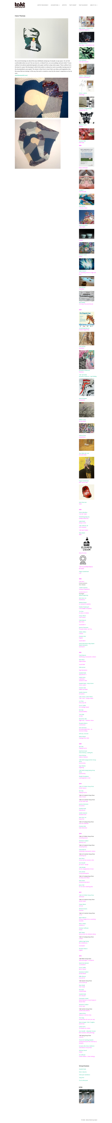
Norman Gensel (83, 1050)
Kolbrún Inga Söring (84, 941)
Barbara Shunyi (82, 124)
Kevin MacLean (83, 502)
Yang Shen (81, 1077)
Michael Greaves (83, 908)
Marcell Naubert (83, 398)
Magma (81, 638)
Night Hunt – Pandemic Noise (86, 720)
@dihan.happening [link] (83, 595)
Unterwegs (81, 94)
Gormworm (82, 646)
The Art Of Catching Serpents (86, 1040)
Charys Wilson (82, 615)
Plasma (81, 126)
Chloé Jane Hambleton (84, 1074)
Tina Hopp (81, 714)
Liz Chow (81, 701)
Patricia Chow (82, 435)
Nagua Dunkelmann (84, 481)
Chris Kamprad (82, 60)
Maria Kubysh (82, 736)
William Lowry (82, 419)
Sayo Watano (82, 766)
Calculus (81, 633)
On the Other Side (83, 801)
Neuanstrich (82, 400)
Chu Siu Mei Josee (83, 1080)
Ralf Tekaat (82, 932)
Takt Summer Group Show (85, 1009)
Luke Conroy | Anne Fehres (86, 696)
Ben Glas (81, 710)
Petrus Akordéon (83, 512)
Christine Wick (82, 636)
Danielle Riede (82, 673)
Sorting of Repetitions (84, 589)
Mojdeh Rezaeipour (84, 776)
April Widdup (82, 302)
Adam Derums (82, 271)
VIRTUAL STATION (83, 733)
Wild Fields (81, 142)
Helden (80, 1052)
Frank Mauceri (82, 620)
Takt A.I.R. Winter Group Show (86, 786)
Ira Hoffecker (82, 1055)
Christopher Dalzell (83, 998)
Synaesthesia (82, 437)
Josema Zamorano (83, 627)
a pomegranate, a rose (84, 778)
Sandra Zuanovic (83, 587)
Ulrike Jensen (82, 667)
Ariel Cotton (82, 880)
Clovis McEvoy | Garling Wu (86, 752)
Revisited (81, 814)
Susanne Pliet (82, 141)
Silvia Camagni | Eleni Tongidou (87, 1022)
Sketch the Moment (84, 963)
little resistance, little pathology (86, 1032)
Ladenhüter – (82, 679)
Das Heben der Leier (84, 453)
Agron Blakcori (82, 917)
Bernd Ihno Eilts (83, 719)
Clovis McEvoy (82, 755)
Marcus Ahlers (82, 923)
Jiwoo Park (81, 885)
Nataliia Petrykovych (84, 607)
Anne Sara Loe (82, 598)
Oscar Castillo (82, 705)
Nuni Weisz (81, 659)
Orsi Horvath (82, 863)
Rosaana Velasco (83, 723)
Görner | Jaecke (83, 93)
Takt (80, 530)
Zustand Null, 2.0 (83, 110)
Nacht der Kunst (83, 751)
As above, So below (84, 613)
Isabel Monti (82, 521)
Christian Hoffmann (84, 928)
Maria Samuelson (83, 225)
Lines (84, 814)
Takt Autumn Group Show (85, 981)
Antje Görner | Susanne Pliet (86, 28)
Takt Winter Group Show (85, 958)
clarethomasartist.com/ (21, 75)
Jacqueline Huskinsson (84, 370)
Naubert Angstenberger (85, 75)
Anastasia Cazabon (83, 840)
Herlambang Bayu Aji (84, 328)
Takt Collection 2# (83, 525)
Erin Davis (81, 989)
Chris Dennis (82, 871)
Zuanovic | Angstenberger (85, 108)
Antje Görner (82, 206)
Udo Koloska (82, 287)
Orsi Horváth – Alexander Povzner (87, 1031)
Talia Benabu (82, 867)
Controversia (82, 725)
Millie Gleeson (82, 976)
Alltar (80, 534)
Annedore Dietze (83, 43)
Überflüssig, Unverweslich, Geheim (87, 657)
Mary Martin (82, 533)
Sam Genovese (82, 727)
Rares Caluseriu (83, 1072)
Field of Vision (82, 797)
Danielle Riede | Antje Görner (86, 683)
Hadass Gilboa (82, 632)
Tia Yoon (81, 611)
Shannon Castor (83, 254)
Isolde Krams (82, 677)
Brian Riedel (82, 985)
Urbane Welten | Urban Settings (87, 1056)
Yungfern (81, 190)
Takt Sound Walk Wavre (86, 567)
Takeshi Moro (82, 1013)
